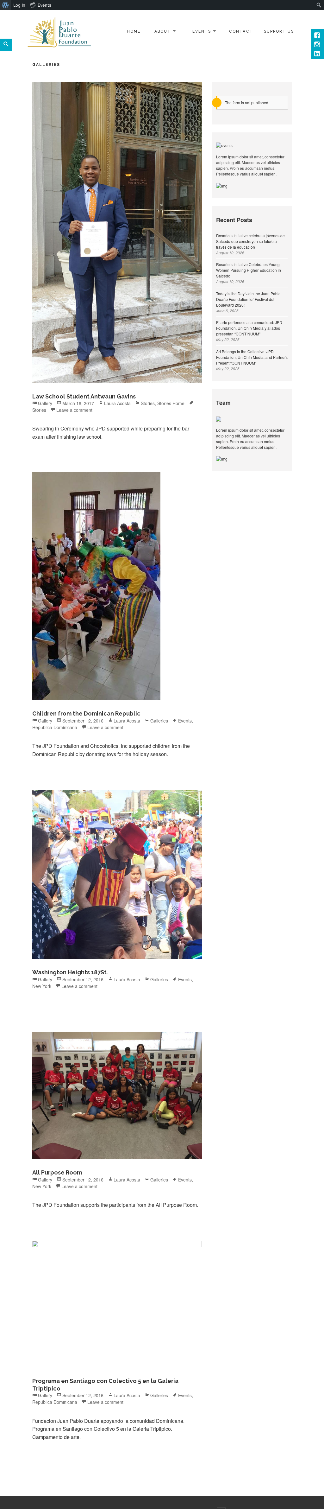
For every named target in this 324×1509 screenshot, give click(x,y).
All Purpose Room (57, 1172)
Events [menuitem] (44, 5)
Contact (241, 31)
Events (201, 31)
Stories (148, 403)
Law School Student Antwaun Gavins (84, 396)
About (162, 31)
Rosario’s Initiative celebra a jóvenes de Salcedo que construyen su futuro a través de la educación (250, 241)
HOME (133, 31)
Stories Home (170, 403)
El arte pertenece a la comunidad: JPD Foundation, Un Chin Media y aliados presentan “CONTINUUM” (249, 328)
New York (41, 986)
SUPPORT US (279, 31)
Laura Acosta (117, 403)
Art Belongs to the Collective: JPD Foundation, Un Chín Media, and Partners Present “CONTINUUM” (252, 357)
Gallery (45, 403)
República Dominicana (54, 727)
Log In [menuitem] (19, 5)
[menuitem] (5, 5)
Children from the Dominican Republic (86, 713)
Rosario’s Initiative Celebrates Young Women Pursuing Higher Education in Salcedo (248, 270)
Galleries (159, 720)
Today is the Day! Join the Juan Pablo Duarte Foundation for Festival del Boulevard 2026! (248, 299)
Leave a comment (74, 410)
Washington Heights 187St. (70, 972)
